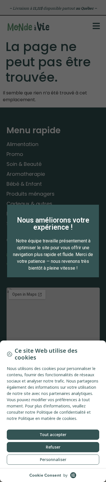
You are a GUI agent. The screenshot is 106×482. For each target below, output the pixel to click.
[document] (53, 241)
